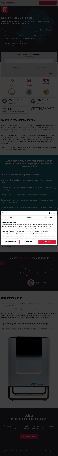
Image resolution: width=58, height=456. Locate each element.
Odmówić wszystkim (10, 241)
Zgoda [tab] (10, 217)
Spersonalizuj (28, 241)
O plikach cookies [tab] (47, 217)
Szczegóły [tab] (29, 217)
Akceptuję (47, 241)
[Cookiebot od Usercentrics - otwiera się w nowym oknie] (50, 213)
